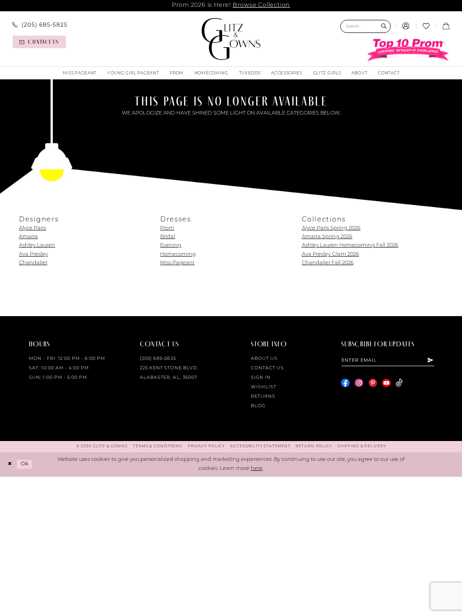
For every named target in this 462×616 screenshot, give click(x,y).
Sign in (261, 378)
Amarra (28, 236)
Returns (263, 397)
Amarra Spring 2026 (327, 236)
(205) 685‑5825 (158, 359)
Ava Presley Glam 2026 (330, 254)
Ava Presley (33, 254)
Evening (170, 245)
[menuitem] (40, 26)
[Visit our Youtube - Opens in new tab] (386, 383)
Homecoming (178, 254)
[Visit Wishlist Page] (426, 26)
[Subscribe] (430, 360)
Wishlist (263, 387)
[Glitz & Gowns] (231, 39)
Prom (167, 228)
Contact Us (267, 368)
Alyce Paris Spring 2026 (331, 228)
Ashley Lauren (37, 245)
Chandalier (33, 263)
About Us (264, 359)
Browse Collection (261, 5)
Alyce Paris (32, 228)
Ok (25, 464)
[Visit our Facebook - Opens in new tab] (345, 383)
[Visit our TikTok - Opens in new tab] (399, 383)
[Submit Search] (384, 26)
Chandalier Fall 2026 (328, 263)
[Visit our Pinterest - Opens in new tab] (373, 383)
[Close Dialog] (10, 464)
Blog (258, 406)
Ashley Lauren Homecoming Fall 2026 (350, 245)
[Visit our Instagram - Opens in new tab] (359, 383)
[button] (406, 26)
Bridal (167, 236)
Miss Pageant (177, 263)
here (257, 468)
